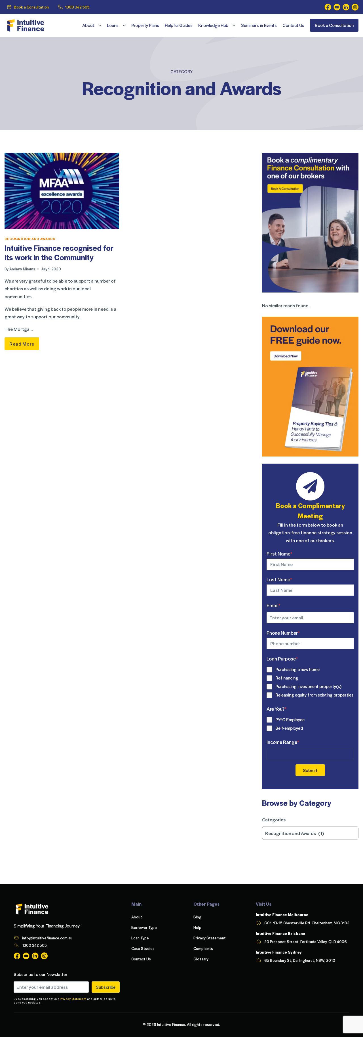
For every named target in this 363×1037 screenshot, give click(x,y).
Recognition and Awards (30, 238)
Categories (274, 819)
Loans (113, 25)
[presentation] (62, 191)
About (88, 25)
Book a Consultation (31, 7)
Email (273, 605)
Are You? (276, 708)
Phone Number (283, 632)
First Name (279, 553)
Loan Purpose (282, 658)
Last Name (279, 579)
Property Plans (145, 25)
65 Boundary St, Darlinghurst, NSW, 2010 (299, 960)
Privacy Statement (73, 998)
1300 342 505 (77, 7)
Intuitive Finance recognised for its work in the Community (59, 252)
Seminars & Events (259, 25)
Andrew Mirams (22, 269)
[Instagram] (355, 7)
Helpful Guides (179, 25)
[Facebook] (327, 7)
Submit (310, 770)
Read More (24, 342)
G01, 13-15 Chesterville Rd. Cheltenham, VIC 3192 (306, 922)
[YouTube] (337, 7)
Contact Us (293, 25)
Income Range (283, 742)
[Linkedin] (346, 7)
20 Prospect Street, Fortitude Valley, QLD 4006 (305, 941)
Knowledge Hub (213, 25)
